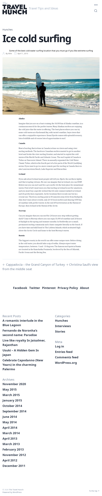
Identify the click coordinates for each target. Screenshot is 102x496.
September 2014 (14, 411)
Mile (10, 53)
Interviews (63, 326)
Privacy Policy (68, 288)
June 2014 (9, 417)
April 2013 (9, 438)
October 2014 (12, 406)
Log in (59, 346)
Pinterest (49, 288)
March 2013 (11, 444)
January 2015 (12, 400)
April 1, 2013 (23, 53)
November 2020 (14, 384)
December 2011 (13, 466)
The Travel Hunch (16, 489)
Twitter (34, 288)
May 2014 (9, 422)
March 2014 (11, 433)
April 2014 (9, 427)
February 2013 (13, 449)
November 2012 (14, 455)
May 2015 (9, 389)
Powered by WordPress (12, 492)
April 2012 (9, 460)
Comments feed (66, 357)
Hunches (7, 29)
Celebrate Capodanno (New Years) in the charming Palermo (22, 364)
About (84, 288)
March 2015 (11, 395)
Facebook (20, 288)
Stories (60, 331)
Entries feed (64, 352)
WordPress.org (66, 363)
